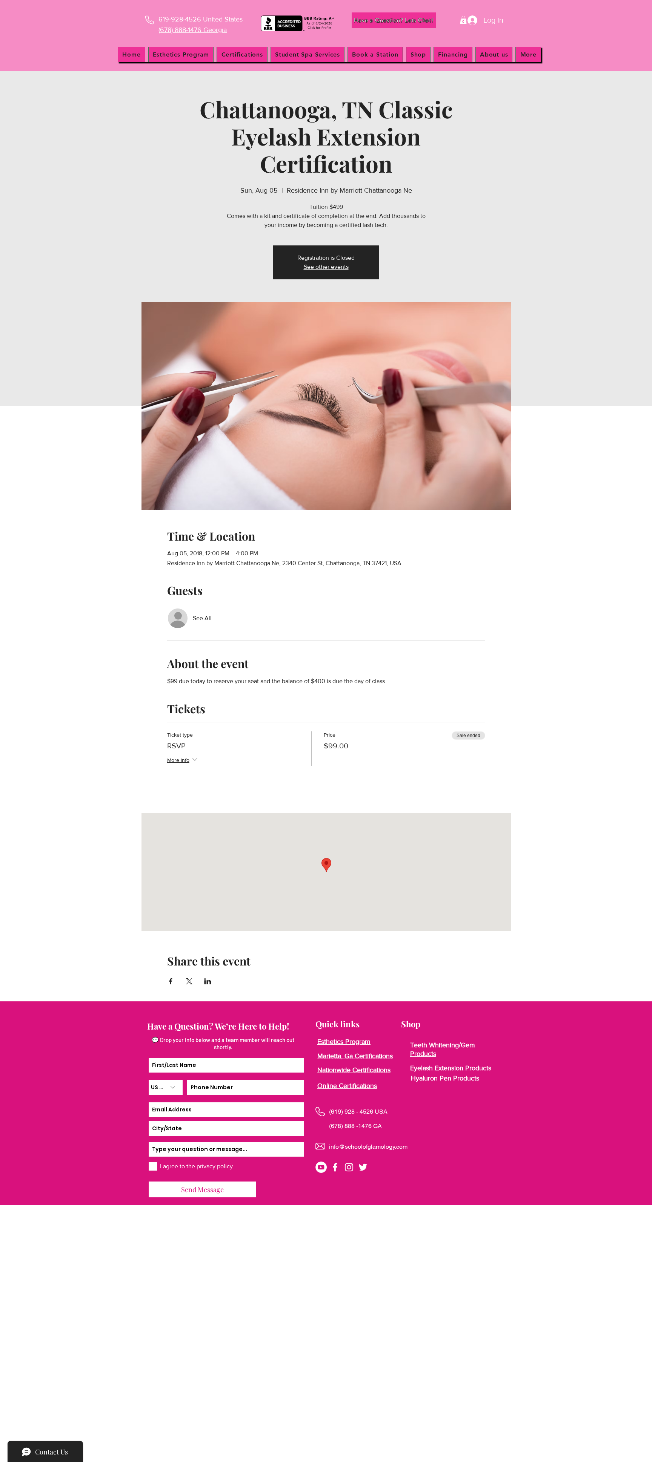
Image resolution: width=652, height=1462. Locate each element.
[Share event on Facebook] (170, 981)
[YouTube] (321, 1167)
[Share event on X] (189, 981)
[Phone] (149, 20)
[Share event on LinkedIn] (207, 981)
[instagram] (349, 1167)
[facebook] (335, 1167)
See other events (326, 267)
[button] (463, 20)
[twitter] (363, 1167)
